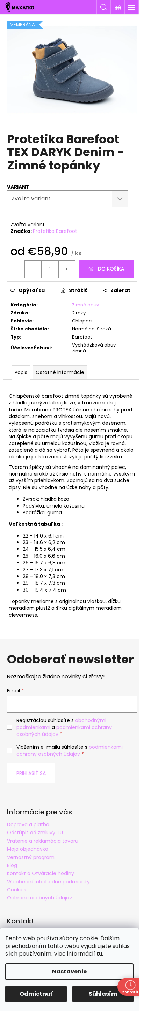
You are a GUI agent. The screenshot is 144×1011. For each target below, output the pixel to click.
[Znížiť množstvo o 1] (33, 269)
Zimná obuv (85, 305)
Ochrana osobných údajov (39, 897)
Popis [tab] (21, 372)
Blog (12, 865)
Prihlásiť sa (31, 773)
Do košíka (111, 268)
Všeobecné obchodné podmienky (48, 881)
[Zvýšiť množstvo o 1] (66, 269)
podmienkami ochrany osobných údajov (69, 751)
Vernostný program (31, 857)
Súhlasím (103, 994)
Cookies (16, 889)
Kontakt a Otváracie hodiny (40, 873)
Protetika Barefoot (55, 231)
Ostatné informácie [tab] (60, 372)
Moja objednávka (27, 848)
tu (99, 954)
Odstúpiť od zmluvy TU (35, 832)
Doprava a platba (28, 824)
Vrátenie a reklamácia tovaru (42, 840)
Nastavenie (69, 971)
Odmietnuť (36, 994)
